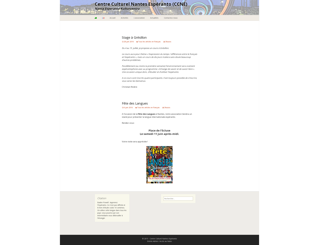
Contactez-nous (171, 18)
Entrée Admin (152, 241)
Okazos (168, 41)
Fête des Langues (135, 103)
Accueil (112, 18)
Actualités (154, 18)
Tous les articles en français (149, 41)
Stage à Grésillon (134, 37)
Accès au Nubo (166, 241)
